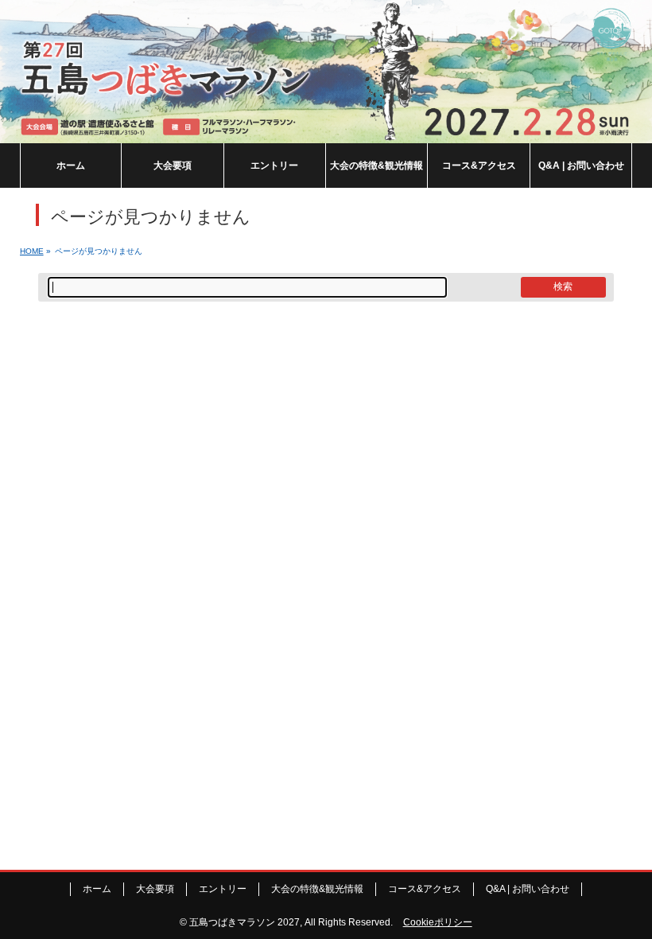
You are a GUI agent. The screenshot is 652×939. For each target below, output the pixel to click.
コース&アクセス (424, 888)
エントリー (222, 888)
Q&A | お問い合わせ (527, 888)
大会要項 (155, 888)
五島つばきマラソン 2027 (244, 922)
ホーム (97, 888)
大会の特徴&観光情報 (317, 888)
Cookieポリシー (437, 922)
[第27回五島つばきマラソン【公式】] (326, 131)
